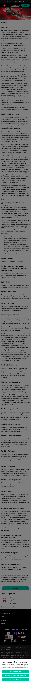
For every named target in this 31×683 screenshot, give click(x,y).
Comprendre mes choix (15, 671)
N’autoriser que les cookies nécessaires (15, 675)
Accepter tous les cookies (15, 679)
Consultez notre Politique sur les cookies (17, 667)
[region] (15, 671)
